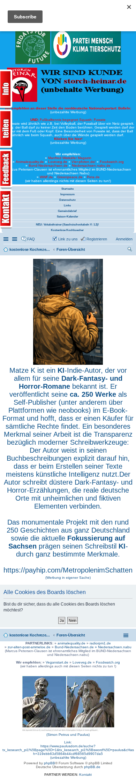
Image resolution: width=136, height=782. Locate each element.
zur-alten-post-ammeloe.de (29, 647)
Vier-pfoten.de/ (83, 162)
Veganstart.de (57, 662)
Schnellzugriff (6, 239)
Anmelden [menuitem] (124, 239)
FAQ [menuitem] (31, 239)
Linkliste (15, 239)
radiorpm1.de (100, 643)
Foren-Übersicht (70, 635)
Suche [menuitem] (130, 250)
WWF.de (46, 177)
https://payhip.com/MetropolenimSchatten (68, 570)
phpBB (49, 763)
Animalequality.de (30, 162)
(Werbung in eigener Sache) (68, 577)
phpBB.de (92, 767)
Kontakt (85, 774)
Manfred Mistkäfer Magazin (69, 158)
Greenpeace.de (70, 177)
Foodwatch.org (112, 162)
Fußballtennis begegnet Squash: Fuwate (68, 120)
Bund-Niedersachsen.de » (76, 647)
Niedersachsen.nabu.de (91, 165)
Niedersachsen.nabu (114, 647)
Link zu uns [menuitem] (68, 239)
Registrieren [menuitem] (96, 239)
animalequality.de (71, 643)
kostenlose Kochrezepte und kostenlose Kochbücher (30, 635)
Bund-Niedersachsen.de (48, 165)
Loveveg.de (57, 162)
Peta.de (93, 177)
